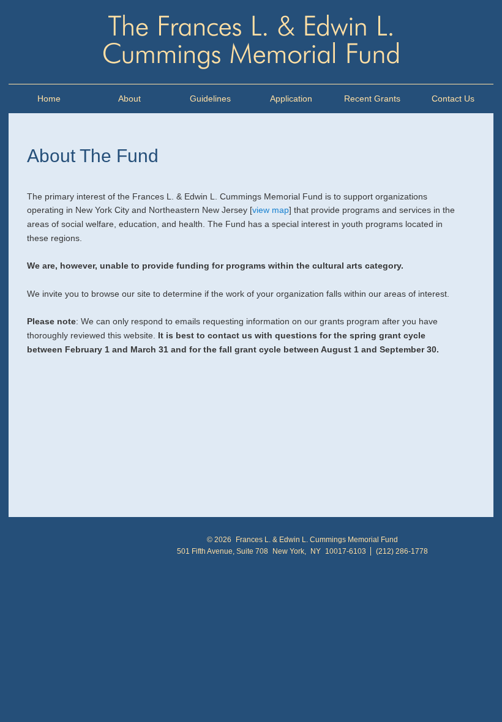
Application (291, 98)
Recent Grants (372, 98)
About (129, 98)
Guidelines (210, 98)
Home (49, 98)
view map (270, 210)
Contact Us (453, 98)
